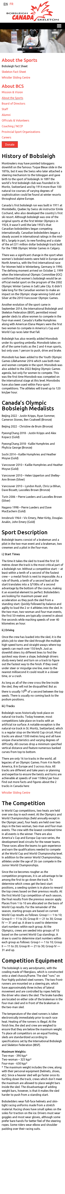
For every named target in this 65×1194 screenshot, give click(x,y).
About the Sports (19, 60)
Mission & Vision (12, 92)
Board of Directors (13, 103)
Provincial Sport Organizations (21, 131)
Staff (5, 109)
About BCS (13, 86)
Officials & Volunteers (15, 120)
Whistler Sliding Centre (16, 77)
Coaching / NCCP (12, 126)
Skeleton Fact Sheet (14, 71)
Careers (6, 137)
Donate (9, 144)
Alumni (6, 114)
